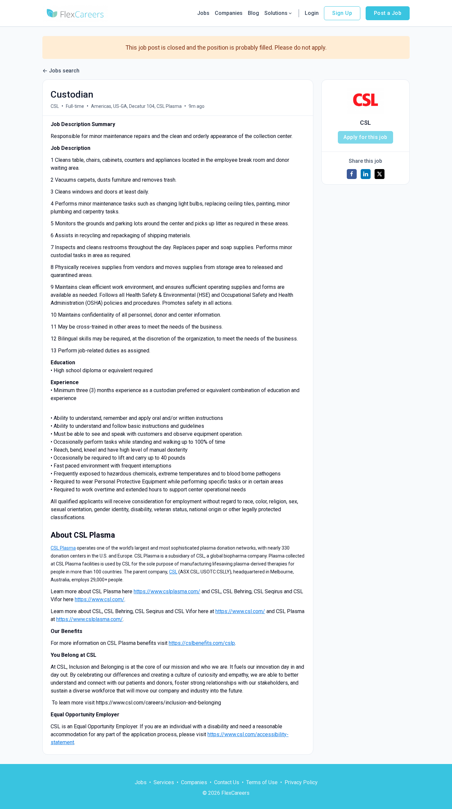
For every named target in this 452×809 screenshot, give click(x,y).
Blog (253, 13)
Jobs (203, 13)
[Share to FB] (352, 174)
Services (164, 782)
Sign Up (342, 13)
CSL (55, 106)
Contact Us (226, 782)
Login (312, 13)
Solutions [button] (276, 13)
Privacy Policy (301, 782)
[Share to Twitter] (379, 174)
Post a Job (387, 13)
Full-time (75, 106)
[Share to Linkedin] (366, 174)
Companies (229, 13)
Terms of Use (262, 782)
